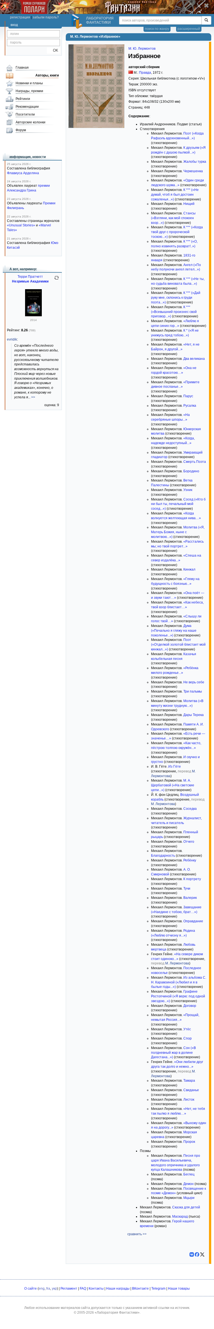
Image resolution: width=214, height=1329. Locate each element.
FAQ (83, 1288)
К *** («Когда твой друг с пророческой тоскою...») (177, 232)
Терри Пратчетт (30, 277)
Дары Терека (193, 715)
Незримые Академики (30, 281)
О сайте (30, 1288)
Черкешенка (193, 171)
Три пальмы (192, 691)
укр (54, 1288)
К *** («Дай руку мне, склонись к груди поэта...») (175, 297)
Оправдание (193, 921)
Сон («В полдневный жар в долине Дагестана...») (173, 1052)
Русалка (189, 406)
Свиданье (191, 1090)
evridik (12, 339)
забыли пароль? (46, 17)
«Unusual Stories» (21, 225)
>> (33, 397)
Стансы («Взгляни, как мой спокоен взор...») (173, 218)
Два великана (194, 359)
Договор (189, 1006)
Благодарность (163, 856)
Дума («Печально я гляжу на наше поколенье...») (173, 630)
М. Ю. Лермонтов (141, 49)
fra (48, 1288)
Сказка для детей (186, 1207)
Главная (22, 68)
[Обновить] (56, 280)
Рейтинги (23, 99)
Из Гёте (174, 766)
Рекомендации (27, 107)
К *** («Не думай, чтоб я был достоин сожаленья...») (175, 194)
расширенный (188, 29)
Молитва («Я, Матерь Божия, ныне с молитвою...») (178, 532)
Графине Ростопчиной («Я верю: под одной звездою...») (178, 996)
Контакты (96, 1288)
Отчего (188, 842)
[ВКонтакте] (191, 1254)
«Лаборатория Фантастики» (117, 1312)
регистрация (20, 17)
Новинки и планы (29, 83)
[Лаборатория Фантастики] (78, 21)
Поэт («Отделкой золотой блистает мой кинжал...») (178, 644)
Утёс (187, 1029)
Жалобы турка (194, 162)
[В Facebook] (197, 1254)
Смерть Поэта (194, 462)
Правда (145, 73)
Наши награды (118, 1288)
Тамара (189, 1081)
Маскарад (180, 1216)
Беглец (188, 1174)
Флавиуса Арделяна (23, 173)
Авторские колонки (30, 122)
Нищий (188, 204)
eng (42, 1288)
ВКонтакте (140, 1288)
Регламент (68, 1288)
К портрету (192, 879)
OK (53, 50)
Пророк (189, 1142)
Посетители (25, 114)
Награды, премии (29, 91)
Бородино (191, 471)
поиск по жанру (157, 29)
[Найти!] (206, 20)
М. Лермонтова (163, 804)
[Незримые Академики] (33, 315)
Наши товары (179, 1288)
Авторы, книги (47, 75)
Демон (188, 1184)
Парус (188, 396)
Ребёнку (189, 860)
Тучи (186, 888)
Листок (188, 1099)
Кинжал (189, 569)
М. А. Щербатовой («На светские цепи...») (172, 785)
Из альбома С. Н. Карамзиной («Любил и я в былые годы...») (178, 982)
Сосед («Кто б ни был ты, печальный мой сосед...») (178, 504)
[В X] (202, 1254)
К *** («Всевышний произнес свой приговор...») (174, 312)
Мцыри (188, 1198)
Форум (21, 130)
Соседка (190, 809)
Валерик (190, 898)
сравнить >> (137, 1234)
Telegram (158, 1288)
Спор (187, 1038)
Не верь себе (193, 682)
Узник (187, 490)
